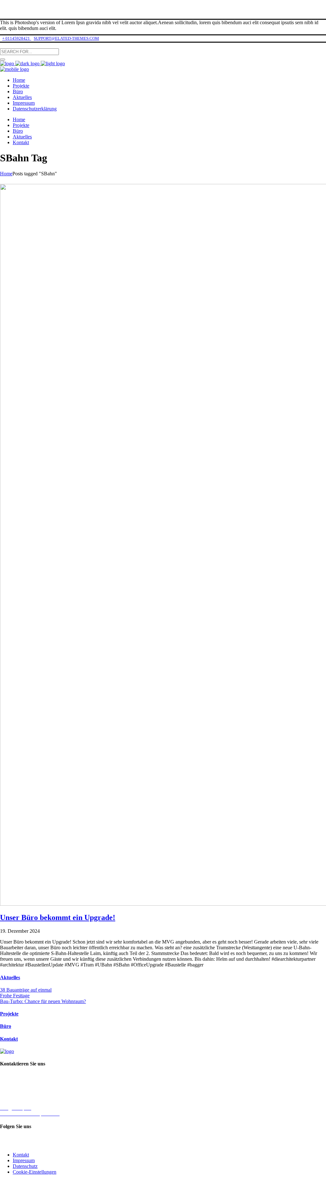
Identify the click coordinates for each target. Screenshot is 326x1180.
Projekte (9, 1013)
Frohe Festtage (15, 995)
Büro (5, 1026)
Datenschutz (25, 1166)
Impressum (24, 1160)
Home (6, 173)
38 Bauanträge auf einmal (26, 990)
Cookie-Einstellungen (34, 1172)
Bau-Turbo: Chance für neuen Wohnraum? (43, 1001)
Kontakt (9, 1039)
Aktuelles (10, 977)
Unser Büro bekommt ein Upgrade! (57, 917)
